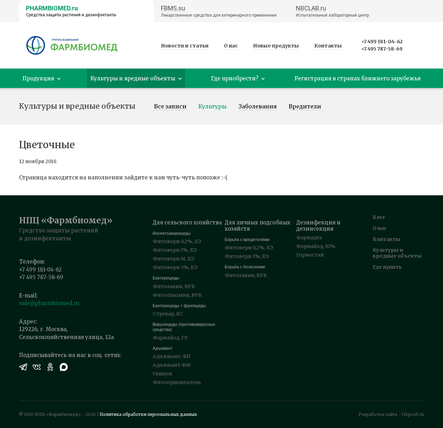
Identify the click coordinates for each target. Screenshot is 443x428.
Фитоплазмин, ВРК (177, 295)
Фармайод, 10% (315, 246)
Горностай (310, 255)
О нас (231, 46)
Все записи (170, 107)
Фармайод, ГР (170, 338)
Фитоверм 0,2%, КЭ (177, 241)
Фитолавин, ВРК (174, 286)
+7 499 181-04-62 (382, 41)
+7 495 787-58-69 (382, 49)
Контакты (328, 46)
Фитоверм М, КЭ (173, 259)
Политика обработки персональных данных (148, 414)
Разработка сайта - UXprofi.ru (391, 414)
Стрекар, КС (168, 314)
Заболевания (257, 107)
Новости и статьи (185, 46)
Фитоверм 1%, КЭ (175, 250)
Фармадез (309, 237)
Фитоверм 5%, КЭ (175, 267)
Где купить (387, 267)
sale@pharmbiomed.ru (49, 303)
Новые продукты (276, 46)
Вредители (305, 107)
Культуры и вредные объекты (397, 253)
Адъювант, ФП (172, 356)
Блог (379, 217)
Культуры (212, 107)
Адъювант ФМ (172, 365)
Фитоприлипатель (177, 382)
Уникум (162, 374)
